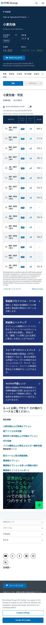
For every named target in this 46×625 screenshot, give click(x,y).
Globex (18, 100)
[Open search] (36, 3)
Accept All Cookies (23, 620)
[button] (14, 58)
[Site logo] (9, 3)
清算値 (11, 74)
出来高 (19, 74)
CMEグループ (8, 522)
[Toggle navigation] (43, 3)
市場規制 (6, 534)
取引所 (5, 540)
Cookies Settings (23, 613)
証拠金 (36, 74)
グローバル (7, 528)
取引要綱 (28, 74)
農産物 (8, 12)
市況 (5, 74)
